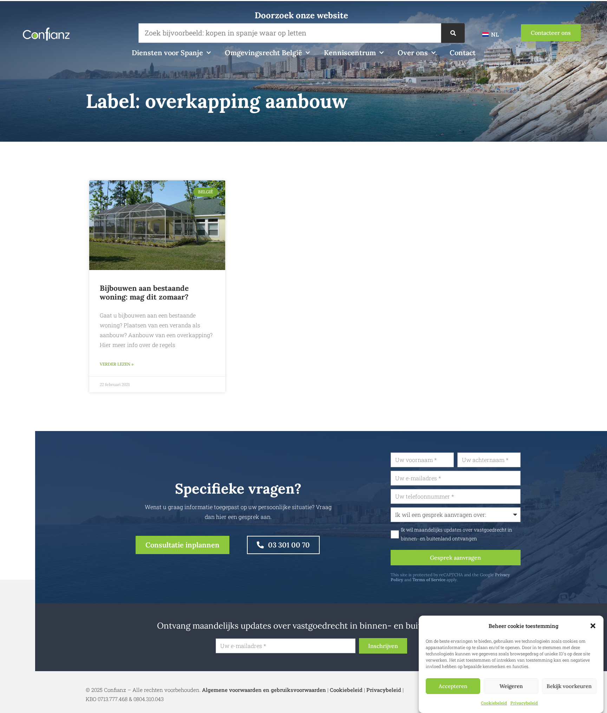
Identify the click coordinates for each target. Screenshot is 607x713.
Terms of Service (428, 579)
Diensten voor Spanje (167, 52)
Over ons (413, 52)
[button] (592, 625)
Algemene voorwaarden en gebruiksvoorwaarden (264, 689)
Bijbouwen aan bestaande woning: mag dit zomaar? (144, 292)
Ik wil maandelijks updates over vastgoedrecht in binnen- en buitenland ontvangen (456, 534)
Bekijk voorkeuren (569, 686)
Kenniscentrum (350, 52)
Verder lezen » (116, 364)
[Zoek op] (453, 33)
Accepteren (453, 686)
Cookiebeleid (494, 703)
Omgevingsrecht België (263, 52)
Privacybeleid (524, 703)
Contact (463, 52)
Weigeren (511, 686)
